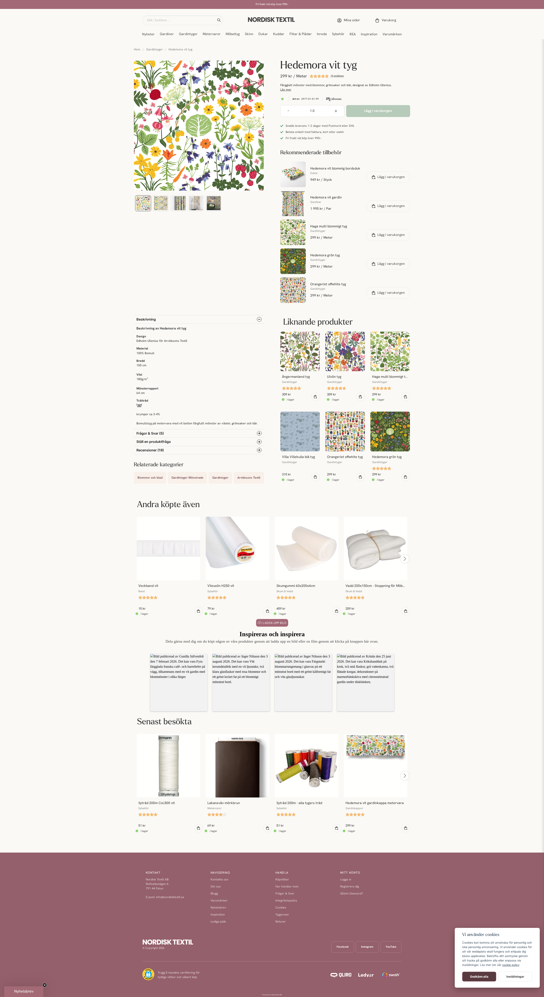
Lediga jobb (218, 921)
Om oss (216, 886)
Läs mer (285, 89)
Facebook (343, 947)
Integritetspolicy (286, 900)
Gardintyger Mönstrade (187, 477)
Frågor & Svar (284, 893)
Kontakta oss (219, 879)
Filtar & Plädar (300, 34)
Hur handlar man (287, 886)
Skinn (249, 34)
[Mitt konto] (349, 20)
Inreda (322, 34)
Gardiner (167, 34)
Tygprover (282, 914)
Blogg (214, 893)
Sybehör (338, 34)
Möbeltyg (233, 34)
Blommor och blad (150, 477)
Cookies (280, 907)
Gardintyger (188, 34)
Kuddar (278, 34)
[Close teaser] (44, 985)
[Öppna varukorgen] (386, 20)
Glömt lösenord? (351, 893)
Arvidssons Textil (248, 477)
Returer (280, 921)
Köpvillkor (282, 879)
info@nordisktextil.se (170, 897)
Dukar (263, 34)
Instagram (367, 947)
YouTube (391, 947)
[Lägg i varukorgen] (315, 396)
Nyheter (148, 34)
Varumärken (392, 34)
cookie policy (510, 965)
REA (353, 34)
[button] (219, 20)
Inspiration (369, 34)
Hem (137, 49)
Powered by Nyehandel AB (272, 995)
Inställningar (515, 976)
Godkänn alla (479, 976)
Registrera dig (349, 886)
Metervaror (212, 34)
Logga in (345, 879)
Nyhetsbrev (218, 907)
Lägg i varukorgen (391, 177)
